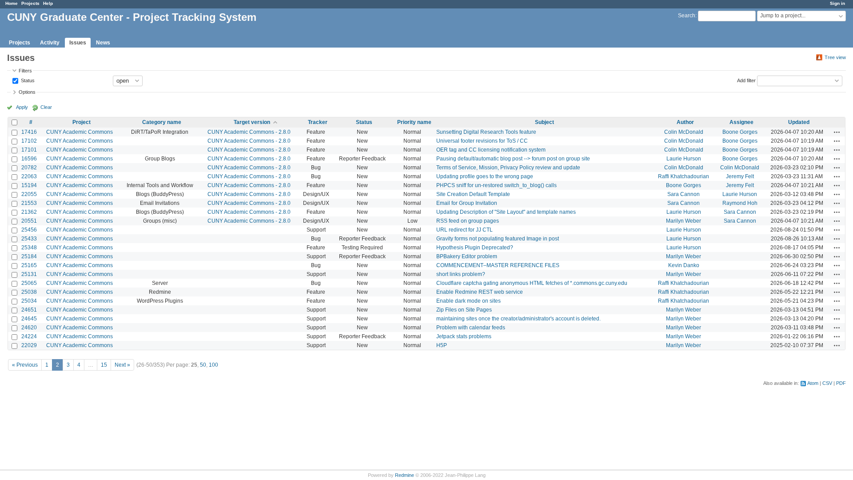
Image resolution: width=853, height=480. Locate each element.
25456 (29, 230)
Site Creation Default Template (473, 194)
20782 (29, 167)
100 (213, 365)
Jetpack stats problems (463, 336)
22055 (29, 194)
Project (81, 122)
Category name (161, 122)
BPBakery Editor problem (466, 256)
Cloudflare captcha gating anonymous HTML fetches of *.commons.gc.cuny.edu (531, 283)
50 (203, 365)
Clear (46, 107)
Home (11, 3)
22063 (29, 176)
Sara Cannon (683, 194)
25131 (29, 274)
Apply (22, 107)
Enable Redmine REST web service (479, 292)
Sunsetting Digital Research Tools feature (486, 132)
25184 (29, 256)
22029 (29, 345)
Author (685, 122)
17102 (29, 141)
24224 (29, 336)
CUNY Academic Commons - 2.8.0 (249, 132)
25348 (29, 247)
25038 (29, 292)
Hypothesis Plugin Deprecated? (474, 247)
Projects (30, 3)
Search (686, 15)
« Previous (25, 365)
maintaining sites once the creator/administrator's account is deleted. (518, 319)
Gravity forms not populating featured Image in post (497, 239)
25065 (29, 283)
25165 (29, 265)
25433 (29, 239)
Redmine (404, 475)
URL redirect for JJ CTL (464, 230)
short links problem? (460, 274)
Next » (122, 365)
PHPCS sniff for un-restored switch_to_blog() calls (496, 185)
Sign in (837, 3)
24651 (29, 310)
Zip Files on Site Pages (464, 310)
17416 (29, 132)
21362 (29, 212)
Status (27, 80)
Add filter (746, 80)
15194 (29, 185)
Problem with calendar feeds (470, 327)
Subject (544, 122)
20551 (29, 221)
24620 (29, 327)
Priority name (414, 122)
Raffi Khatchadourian (683, 176)
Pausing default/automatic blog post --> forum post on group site (513, 159)
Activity (50, 43)
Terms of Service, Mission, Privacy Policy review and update (508, 167)
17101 (29, 150)
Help (48, 3)
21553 (29, 203)
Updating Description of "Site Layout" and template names (506, 212)
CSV (827, 383)
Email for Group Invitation (466, 203)
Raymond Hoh (739, 203)
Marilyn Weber (683, 221)
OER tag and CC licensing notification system (491, 150)
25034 (29, 301)
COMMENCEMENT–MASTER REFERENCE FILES (497, 265)
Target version (252, 122)
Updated (798, 122)
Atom (812, 383)
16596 (29, 159)
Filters (25, 70)
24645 (29, 319)
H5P (441, 345)
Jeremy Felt (740, 176)
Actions (837, 132)
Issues (77, 43)
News (103, 43)
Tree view (835, 57)
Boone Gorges (739, 132)
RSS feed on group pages (467, 221)
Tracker (317, 122)
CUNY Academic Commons (79, 132)
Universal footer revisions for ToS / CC (482, 141)
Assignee (741, 122)
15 (104, 365)
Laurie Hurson (683, 159)
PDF (841, 383)
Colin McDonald (683, 132)
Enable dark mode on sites (468, 301)
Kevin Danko (683, 265)
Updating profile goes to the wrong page (484, 176)
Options (27, 92)
